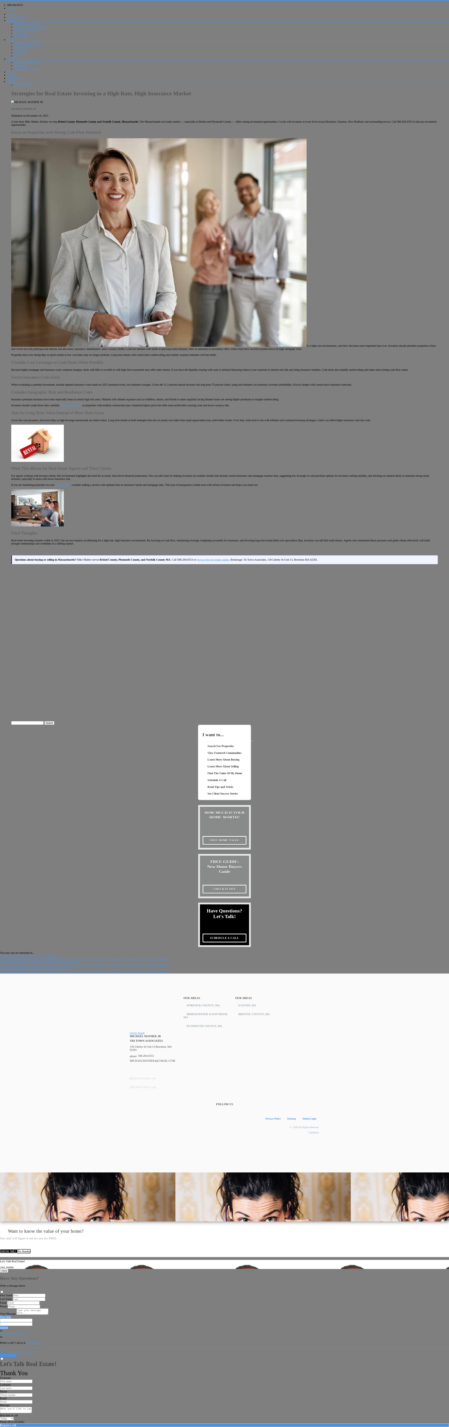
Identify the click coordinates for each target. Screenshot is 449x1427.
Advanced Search (24, 46)
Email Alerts (21, 52)
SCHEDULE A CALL (224, 937)
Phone (3, 1306)
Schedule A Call (23, 84)
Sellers (10, 58)
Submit (4, 1327)
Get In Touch (137, 1033)
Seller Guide (21, 65)
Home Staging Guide (26, 68)
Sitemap (291, 1118)
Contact (11, 8)
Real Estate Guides (17, 17)
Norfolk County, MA (26, 23)
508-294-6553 (15, 5)
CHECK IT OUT (224, 889)
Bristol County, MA (25, 36)
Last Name (6, 1299)
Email (3, 1302)
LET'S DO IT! (8, 1355)
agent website (62, 484)
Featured (12, 20)
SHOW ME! (8, 1251)
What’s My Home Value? (28, 62)
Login (17, 55)
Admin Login (309, 1118)
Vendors (11, 75)
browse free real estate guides (213, 559)
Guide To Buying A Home (28, 43)
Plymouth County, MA (26, 30)
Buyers (11, 39)
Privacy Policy (273, 1118)
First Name (6, 1295)
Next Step (5, 1316)
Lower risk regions (71, 405)
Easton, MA (21, 33)
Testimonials (14, 78)
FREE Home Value (224, 840)
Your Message (8, 1313)
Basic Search (21, 49)
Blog (9, 71)
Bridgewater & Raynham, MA (31, 27)
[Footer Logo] (154, 998)
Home (10, 14)
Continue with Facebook (13, 1333)
